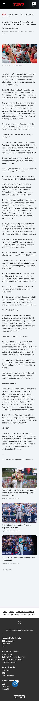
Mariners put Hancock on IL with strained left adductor (18, 559)
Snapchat (31, 614)
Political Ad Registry (9, 662)
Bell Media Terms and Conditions (13, 657)
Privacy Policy (7, 654)
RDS (3, 684)
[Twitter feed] (19, 622)
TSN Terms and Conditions (11, 659)
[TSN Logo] (18, 4)
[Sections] (4, 4)
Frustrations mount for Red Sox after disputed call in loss (16, 526)
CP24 (4, 673)
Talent (5, 611)
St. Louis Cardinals (27, 14)
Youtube (23, 614)
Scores (34, 6)
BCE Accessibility (8, 641)
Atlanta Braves (8, 17)
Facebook (6, 614)
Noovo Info (6, 686)
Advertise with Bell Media (25, 611)
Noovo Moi (6, 689)
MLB (4, 14)
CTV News (6, 670)
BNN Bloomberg (8, 676)
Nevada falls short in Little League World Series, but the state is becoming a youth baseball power (18, 492)
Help (3, 646)
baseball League (13, 14)
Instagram (15, 614)
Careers (11, 611)
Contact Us (6, 644)
